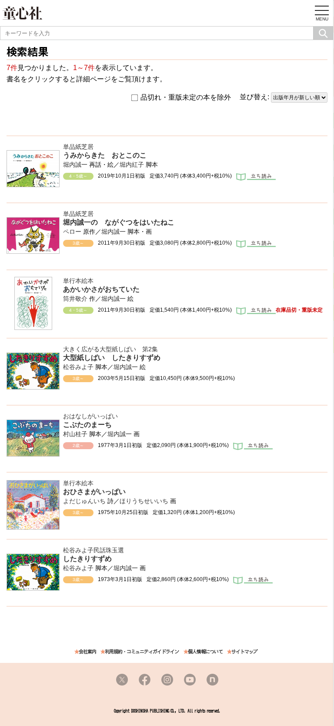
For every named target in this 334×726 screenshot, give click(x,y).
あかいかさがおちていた (101, 289)
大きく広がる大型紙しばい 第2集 (110, 349)
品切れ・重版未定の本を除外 (185, 97)
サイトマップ (244, 651)
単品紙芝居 (78, 146)
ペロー (72, 231)
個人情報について (205, 651)
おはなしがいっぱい (90, 416)
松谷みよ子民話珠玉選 (93, 550)
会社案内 (87, 651)
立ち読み (256, 177)
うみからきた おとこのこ (105, 155)
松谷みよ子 (78, 366)
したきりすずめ (87, 558)
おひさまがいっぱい (94, 491)
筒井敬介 (75, 298)
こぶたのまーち (87, 424)
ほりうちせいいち (144, 500)
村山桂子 (75, 433)
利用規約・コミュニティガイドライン (142, 651)
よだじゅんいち (84, 500)
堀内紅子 (132, 164)
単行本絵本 (78, 280)
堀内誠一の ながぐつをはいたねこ (118, 222)
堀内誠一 (75, 164)
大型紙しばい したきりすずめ (111, 357)
